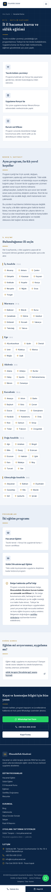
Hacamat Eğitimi (8, 778)
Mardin (36, 490)
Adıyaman (11, 484)
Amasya (10, 398)
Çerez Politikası (35, 878)
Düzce (9, 411)
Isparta (21, 377)
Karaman (24, 276)
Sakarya (38, 322)
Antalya (22, 371)
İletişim (5, 819)
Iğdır (36, 456)
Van (21, 468)
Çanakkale (11, 316)
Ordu (39, 417)
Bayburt (10, 404)
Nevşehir (10, 289)
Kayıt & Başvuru (8, 823)
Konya (37, 282)
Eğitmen (5, 789)
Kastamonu (25, 417)
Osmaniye (24, 383)
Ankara (23, 270)
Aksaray (10, 270)
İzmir (9, 350)
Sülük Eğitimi (7, 781)
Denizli (41, 343)
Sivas (36, 289)
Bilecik (23, 310)
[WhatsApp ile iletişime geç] (45, 878)
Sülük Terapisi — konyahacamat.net (17, 833)
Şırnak (34, 496)
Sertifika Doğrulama (10, 793)
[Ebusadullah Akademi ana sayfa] (12, 3)
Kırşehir (24, 282)
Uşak (21, 356)
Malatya (21, 462)
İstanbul (39, 316)
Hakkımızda (7, 812)
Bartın (35, 398)
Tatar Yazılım (29, 881)
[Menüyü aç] (46, 3)
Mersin (9, 383)
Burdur (35, 371)
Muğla (9, 356)
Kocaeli (24, 322)
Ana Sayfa (6, 14)
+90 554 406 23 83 (27, 727)
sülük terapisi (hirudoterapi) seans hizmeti (21, 673)
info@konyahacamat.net (15, 859)
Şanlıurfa (20, 496)
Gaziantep (11, 490)
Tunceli (10, 468)
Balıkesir (10, 310)
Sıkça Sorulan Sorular (11, 816)
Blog (4, 808)
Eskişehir (10, 276)
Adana (9, 371)
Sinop (34, 423)
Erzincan (33, 450)
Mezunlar (6, 796)
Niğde (24, 289)
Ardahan (20, 444)
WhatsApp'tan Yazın (27, 719)
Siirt (8, 496)
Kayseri (39, 276)
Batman (25, 484)
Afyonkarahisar (13, 343)
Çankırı (36, 270)
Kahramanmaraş (38, 377)
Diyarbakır (40, 484)
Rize (8, 423)
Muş (33, 462)
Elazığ (20, 450)
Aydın (28, 343)
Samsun (21, 423)
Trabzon (22, 429)
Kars (8, 462)
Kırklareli (10, 322)
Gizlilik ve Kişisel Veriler (18, 878)
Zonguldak (37, 429)
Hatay (9, 377)
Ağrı (8, 444)
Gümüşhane (38, 411)
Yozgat (10, 295)
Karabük (10, 417)
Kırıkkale (10, 282)
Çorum (34, 404)
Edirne (25, 316)
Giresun (23, 411)
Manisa (35, 350)
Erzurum (10, 456)
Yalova (24, 328)
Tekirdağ (10, 328)
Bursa (36, 310)
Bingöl (34, 444)
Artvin (23, 398)
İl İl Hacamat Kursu (9, 785)
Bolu (22, 404)
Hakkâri (24, 456)
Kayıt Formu (25, 735)
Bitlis (8, 450)
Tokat (9, 429)
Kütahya (21, 350)
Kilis (24, 490)
